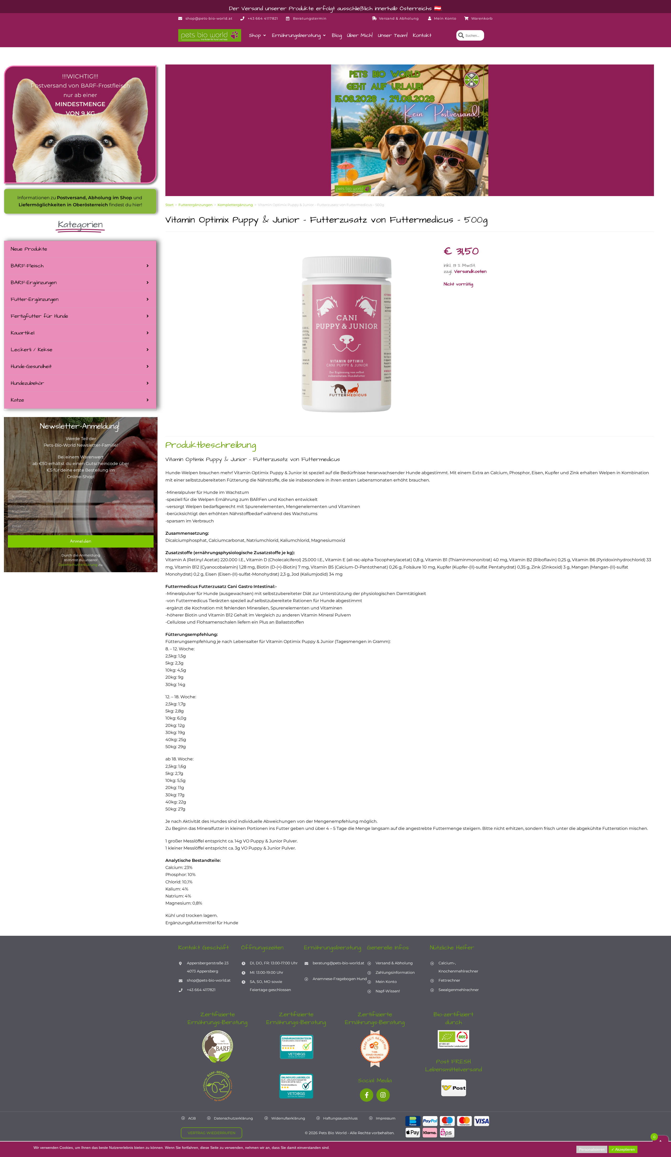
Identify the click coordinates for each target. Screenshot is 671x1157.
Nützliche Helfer (452, 947)
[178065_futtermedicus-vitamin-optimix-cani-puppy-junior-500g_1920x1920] (346, 334)
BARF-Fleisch (27, 265)
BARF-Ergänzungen (34, 282)
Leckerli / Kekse (31, 349)
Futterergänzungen (195, 205)
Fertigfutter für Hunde (39, 316)
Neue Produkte (29, 249)
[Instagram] (383, 1095)
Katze (17, 400)
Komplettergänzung (235, 205)
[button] (257, 35)
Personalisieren (592, 1149)
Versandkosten (470, 271)
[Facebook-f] (366, 1095)
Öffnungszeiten (262, 947)
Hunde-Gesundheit (31, 366)
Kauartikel (22, 333)
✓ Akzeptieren (623, 1149)
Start (169, 205)
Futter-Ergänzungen (34, 299)
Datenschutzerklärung (78, 565)
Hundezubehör (27, 383)
